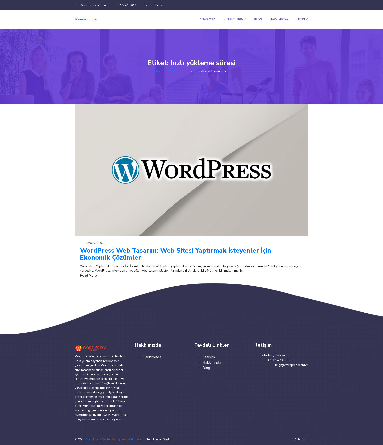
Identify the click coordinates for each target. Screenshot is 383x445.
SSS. (305, 439)
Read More (88, 275)
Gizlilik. (296, 439)
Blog (258, 19)
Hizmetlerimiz (234, 19)
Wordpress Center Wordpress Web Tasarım (115, 439)
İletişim (302, 19)
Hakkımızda (279, 19)
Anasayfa (208, 19)
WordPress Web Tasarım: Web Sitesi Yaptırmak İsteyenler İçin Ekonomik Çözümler (175, 254)
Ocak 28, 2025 (96, 243)
